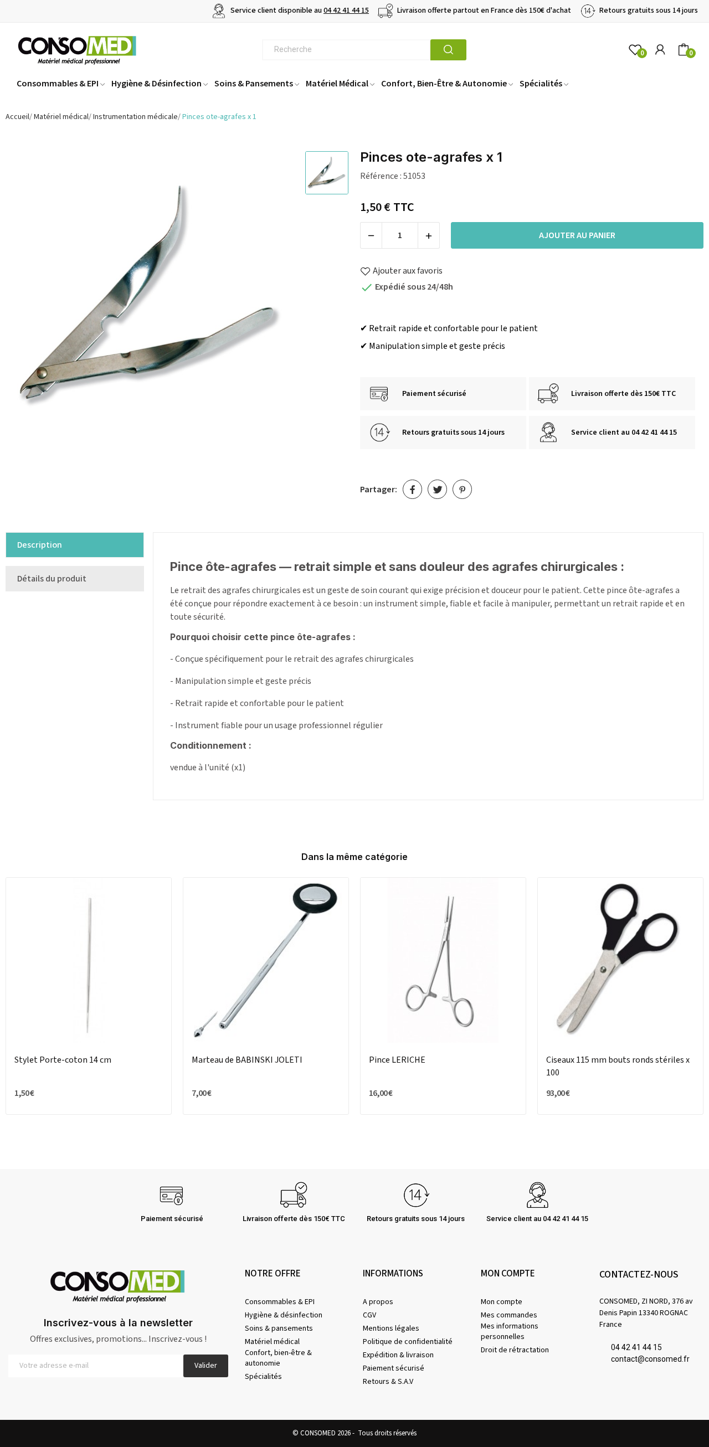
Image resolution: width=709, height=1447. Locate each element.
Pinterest (462, 489)
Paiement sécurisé (393, 1368)
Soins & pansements (279, 1328)
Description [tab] (39, 545)
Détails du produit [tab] (51, 579)
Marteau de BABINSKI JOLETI (247, 1060)
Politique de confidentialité (408, 1342)
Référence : (381, 176)
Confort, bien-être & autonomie (278, 1358)
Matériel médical (272, 1342)
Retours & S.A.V (388, 1382)
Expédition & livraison (398, 1355)
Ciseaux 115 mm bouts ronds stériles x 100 (618, 1066)
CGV (369, 1315)
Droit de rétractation (515, 1350)
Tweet (437, 489)
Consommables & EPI (280, 1302)
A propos (378, 1302)
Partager (412, 489)
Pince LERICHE (397, 1060)
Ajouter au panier (577, 235)
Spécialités (263, 1377)
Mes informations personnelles (509, 1331)
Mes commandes (509, 1315)
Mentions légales (391, 1328)
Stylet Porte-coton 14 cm (62, 1060)
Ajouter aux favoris (408, 270)
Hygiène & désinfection (283, 1315)
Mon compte (501, 1302)
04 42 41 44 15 (346, 10)
